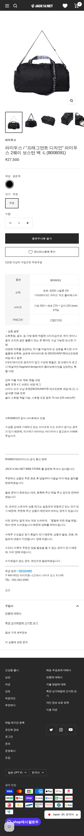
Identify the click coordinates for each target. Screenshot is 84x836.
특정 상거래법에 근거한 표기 (21, 623)
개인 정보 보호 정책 (57, 702)
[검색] (15, 6)
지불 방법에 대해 (56, 684)
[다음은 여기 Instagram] (61, 730)
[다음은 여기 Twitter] (51, 730)
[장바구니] (76, 6)
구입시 (9, 605)
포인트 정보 (12, 729)
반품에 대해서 (13, 613)
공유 (7, 590)
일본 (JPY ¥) (15, 772)
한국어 (36, 772)
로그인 (9, 736)
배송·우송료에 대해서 (58, 670)
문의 (7, 743)
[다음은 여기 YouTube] (70, 730)
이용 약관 (51, 709)
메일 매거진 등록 (15, 722)
